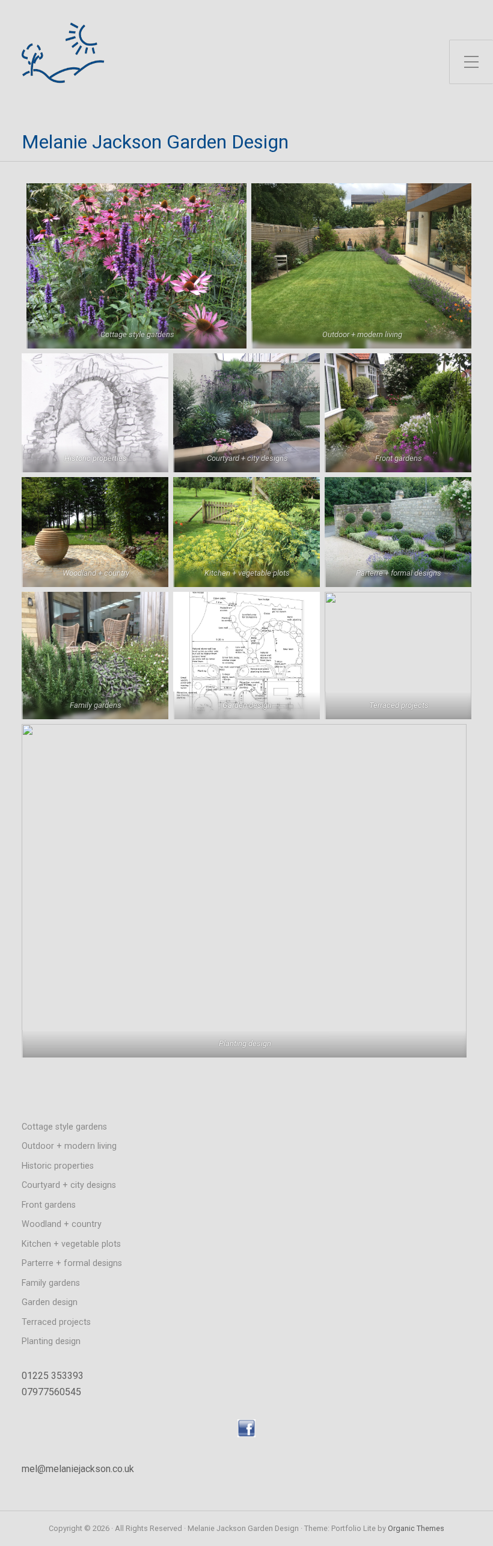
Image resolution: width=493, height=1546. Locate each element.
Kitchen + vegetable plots (71, 1244)
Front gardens (49, 1205)
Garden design (50, 1302)
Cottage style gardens (64, 1127)
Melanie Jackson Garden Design (155, 142)
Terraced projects (56, 1322)
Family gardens (51, 1283)
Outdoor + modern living (69, 1146)
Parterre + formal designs (72, 1263)
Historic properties (58, 1166)
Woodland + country (62, 1224)
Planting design (51, 1341)
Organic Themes (416, 1528)
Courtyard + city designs (69, 1185)
